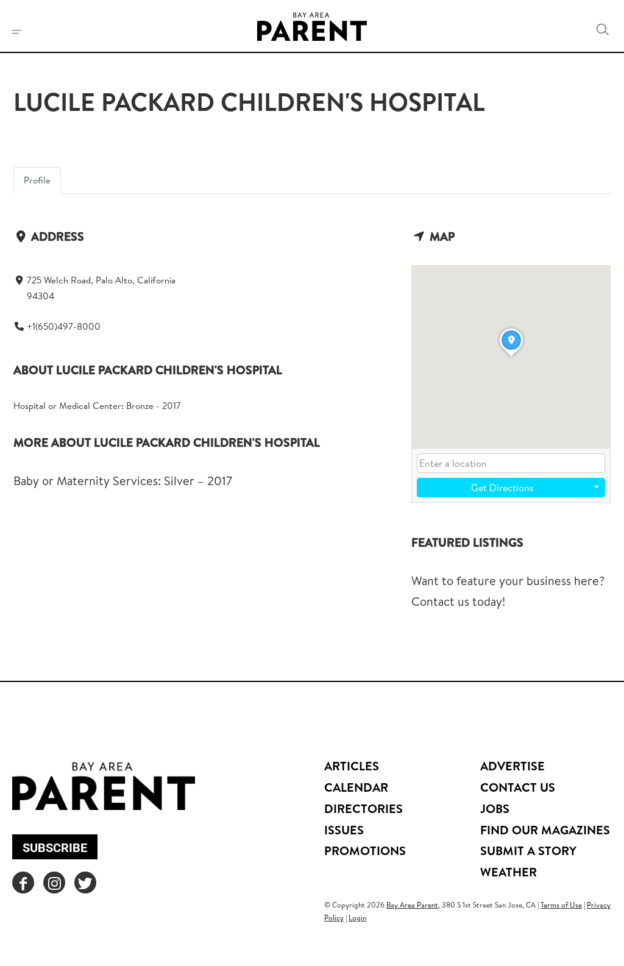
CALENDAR (356, 787)
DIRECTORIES (363, 808)
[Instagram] (54, 882)
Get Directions (502, 487)
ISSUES (344, 830)
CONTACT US (517, 787)
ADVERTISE (512, 766)
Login (357, 917)
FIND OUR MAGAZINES (545, 830)
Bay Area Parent (412, 905)
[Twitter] (85, 882)
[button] (603, 30)
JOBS (494, 808)
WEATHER (508, 872)
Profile (37, 180)
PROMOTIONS (365, 850)
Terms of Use (561, 905)
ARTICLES (351, 766)
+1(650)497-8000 (64, 326)
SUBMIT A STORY (528, 850)
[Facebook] (23, 882)
